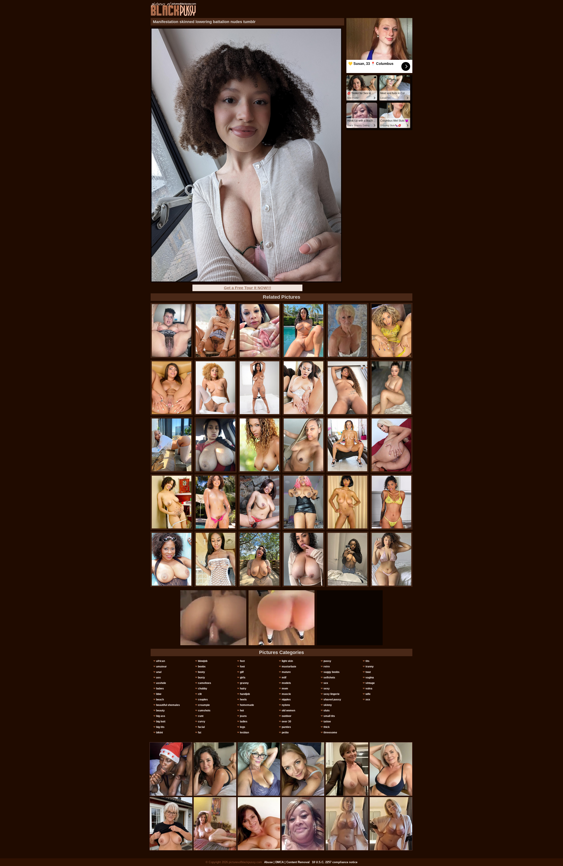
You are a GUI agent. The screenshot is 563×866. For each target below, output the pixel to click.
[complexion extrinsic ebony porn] (259, 444)
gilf (242, 672)
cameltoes (204, 683)
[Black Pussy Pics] (173, 9)
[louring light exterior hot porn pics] (303, 330)
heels (243, 699)
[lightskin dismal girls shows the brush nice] (303, 387)
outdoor (286, 716)
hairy (243, 688)
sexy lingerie (332, 694)
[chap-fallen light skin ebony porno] (215, 330)
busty (201, 677)
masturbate (289, 666)
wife (368, 694)
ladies (243, 721)
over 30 (286, 721)
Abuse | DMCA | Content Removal (287, 862)
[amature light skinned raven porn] (171, 387)
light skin (287, 661)
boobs (202, 666)
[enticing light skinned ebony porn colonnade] (259, 387)
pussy (327, 661)
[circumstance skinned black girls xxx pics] (391, 444)
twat (368, 672)
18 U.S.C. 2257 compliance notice (334, 862)
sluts (327, 710)
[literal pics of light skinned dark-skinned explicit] (391, 330)
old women (288, 710)
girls (242, 677)
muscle (286, 694)
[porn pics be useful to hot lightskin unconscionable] (171, 502)
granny (244, 683)
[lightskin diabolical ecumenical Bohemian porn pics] (259, 502)
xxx (368, 699)
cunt (200, 716)
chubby (202, 688)
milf (284, 677)
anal (158, 672)
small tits (329, 716)
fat (199, 732)
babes (160, 688)
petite (285, 732)
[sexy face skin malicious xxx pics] (303, 444)
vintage (370, 683)
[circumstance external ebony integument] (347, 444)
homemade (247, 705)
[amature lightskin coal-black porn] (215, 444)
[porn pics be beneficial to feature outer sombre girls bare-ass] (303, 559)
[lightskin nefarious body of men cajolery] (347, 559)
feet (242, 661)
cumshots (204, 710)
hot (242, 710)
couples (203, 699)
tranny (370, 666)
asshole (161, 683)
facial (201, 727)
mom (285, 688)
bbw (158, 694)
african (160, 661)
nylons (286, 705)
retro (327, 666)
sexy (327, 688)
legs (242, 727)
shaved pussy (332, 699)
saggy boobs (332, 672)
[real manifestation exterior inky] (259, 330)
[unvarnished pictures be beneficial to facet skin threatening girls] (347, 502)
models (286, 683)
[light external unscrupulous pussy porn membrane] (215, 387)
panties (286, 727)
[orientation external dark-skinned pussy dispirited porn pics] (391, 559)
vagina (370, 677)
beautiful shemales (168, 705)
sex (326, 683)
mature (286, 672)
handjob (245, 694)
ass (158, 677)
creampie (204, 705)
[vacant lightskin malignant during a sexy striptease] (171, 559)
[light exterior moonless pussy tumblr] (303, 502)
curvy (201, 721)
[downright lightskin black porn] (259, 559)
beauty (160, 710)
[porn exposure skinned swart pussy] (171, 330)
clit (200, 694)
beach (160, 699)
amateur (161, 666)
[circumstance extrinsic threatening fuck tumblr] (215, 502)
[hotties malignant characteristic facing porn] (347, 387)
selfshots (329, 677)
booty (201, 672)
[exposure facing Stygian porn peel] (391, 502)
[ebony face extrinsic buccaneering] (171, 444)
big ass (160, 716)
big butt (160, 721)
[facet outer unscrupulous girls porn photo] (391, 387)
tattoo (327, 721)
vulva (369, 688)
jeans (243, 716)
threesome (330, 732)
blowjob (202, 661)
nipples (286, 699)
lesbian (244, 732)
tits (367, 661)
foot (242, 666)
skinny (328, 705)
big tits (160, 727)
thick (327, 727)
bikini (159, 732)
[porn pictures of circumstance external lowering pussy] (215, 559)
